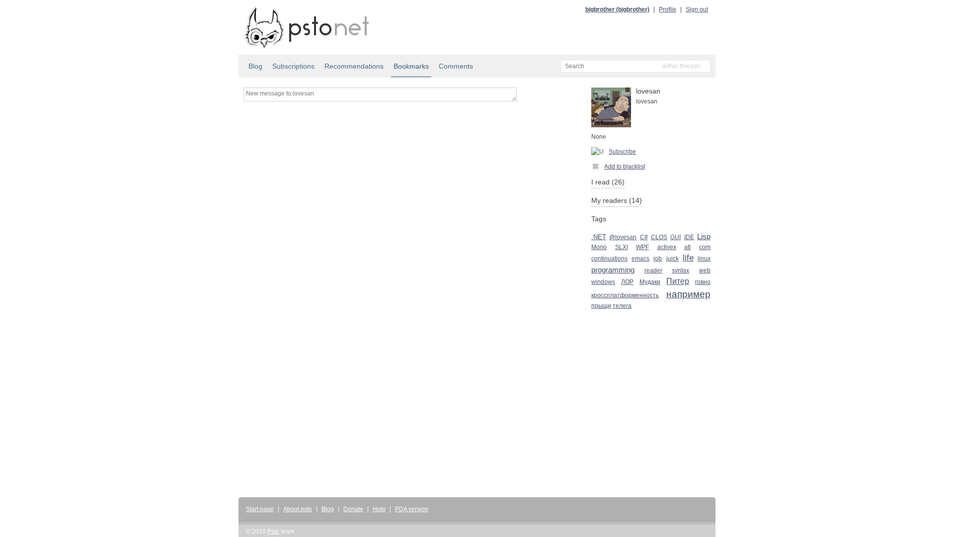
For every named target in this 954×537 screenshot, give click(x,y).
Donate (353, 509)
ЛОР (627, 282)
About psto (297, 509)
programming (613, 270)
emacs (640, 259)
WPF (642, 247)
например (688, 294)
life (688, 258)
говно (703, 282)
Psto (273, 531)
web (705, 270)
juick (672, 259)
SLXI (621, 247)
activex (666, 247)
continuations (609, 259)
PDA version (411, 509)
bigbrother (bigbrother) (617, 9)
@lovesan (622, 237)
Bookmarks (411, 66)
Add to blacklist (624, 166)
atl (687, 247)
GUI (675, 237)
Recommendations (354, 66)
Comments (456, 66)
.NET (598, 237)
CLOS (659, 237)
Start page (260, 509)
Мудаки (649, 282)
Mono (599, 247)
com (705, 247)
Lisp (704, 237)
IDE (689, 237)
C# (644, 237)
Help (379, 509)
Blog (255, 66)
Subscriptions (293, 66)
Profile (667, 9)
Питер (677, 281)
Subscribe (622, 151)
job (657, 259)
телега (622, 305)
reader (653, 270)
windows (603, 282)
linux (704, 258)
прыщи (601, 305)
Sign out (697, 9)
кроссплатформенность (625, 295)
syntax (680, 270)
